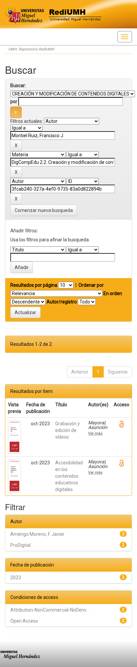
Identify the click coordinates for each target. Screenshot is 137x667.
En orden (112, 293)
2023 (15, 577)
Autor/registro (62, 301)
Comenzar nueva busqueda (44, 210)
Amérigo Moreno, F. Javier (37, 534)
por (13, 101)
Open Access (24, 621)
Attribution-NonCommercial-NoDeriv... (49, 610)
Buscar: (18, 85)
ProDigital (20, 545)
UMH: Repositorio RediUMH (31, 49)
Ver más (95, 433)
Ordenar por (91, 285)
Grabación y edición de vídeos (67, 430)
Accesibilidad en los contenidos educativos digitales (69, 476)
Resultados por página (33, 285)
